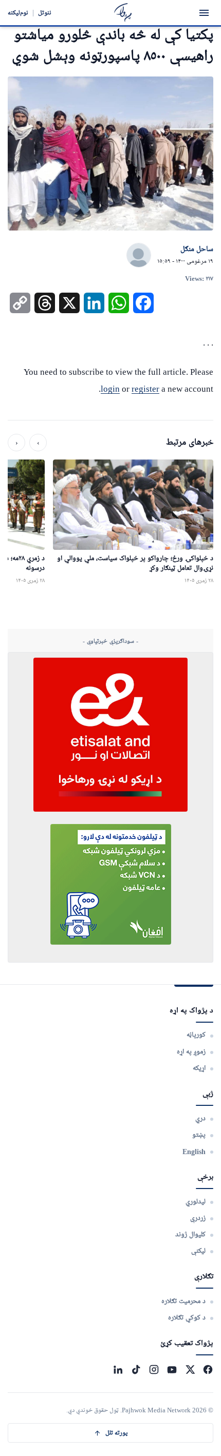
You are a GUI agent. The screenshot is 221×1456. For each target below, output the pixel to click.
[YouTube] (172, 1369)
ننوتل (44, 12)
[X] (190, 1369)
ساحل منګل (196, 249)
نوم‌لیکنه (18, 12)
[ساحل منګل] (139, 255)
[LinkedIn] (118, 1369)
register (145, 389)
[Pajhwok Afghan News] (123, 13)
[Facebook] (207, 1369)
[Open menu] (204, 13)
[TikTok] (136, 1369)
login (110, 389)
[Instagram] (154, 1369)
